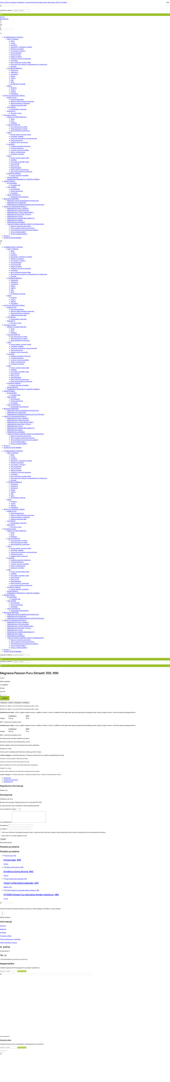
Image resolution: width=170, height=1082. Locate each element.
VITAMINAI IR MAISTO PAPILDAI (13, 37)
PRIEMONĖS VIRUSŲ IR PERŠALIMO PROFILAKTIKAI (23, 201)
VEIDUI (9, 133)
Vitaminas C (14, 72)
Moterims (14, 88)
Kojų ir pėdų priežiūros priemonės (21, 172)
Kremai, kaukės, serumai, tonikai (21, 135)
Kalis (12, 80)
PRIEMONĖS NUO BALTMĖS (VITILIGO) (19, 214)
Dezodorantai (15, 164)
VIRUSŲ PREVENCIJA (13, 195)
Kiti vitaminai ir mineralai (18, 84)
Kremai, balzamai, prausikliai (19, 175)
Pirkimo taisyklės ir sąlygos (8, 943)
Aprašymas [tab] (7, 778)
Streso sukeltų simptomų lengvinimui (22, 228)
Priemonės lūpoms (17, 140)
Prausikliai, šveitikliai (17, 136)
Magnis (13, 76)
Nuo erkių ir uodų (16, 113)
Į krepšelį (4, 698)
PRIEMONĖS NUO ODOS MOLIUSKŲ (18, 210)
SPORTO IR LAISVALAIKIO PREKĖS (14, 96)
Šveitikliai (13, 160)
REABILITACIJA (11, 98)
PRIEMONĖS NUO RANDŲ (15, 220)
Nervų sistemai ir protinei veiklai (21, 62)
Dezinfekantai (15, 189)
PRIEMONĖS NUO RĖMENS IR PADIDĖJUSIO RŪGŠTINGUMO (25, 205)
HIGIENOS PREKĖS (9, 181)
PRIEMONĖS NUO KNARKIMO (16, 222)
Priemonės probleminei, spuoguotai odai (24, 138)
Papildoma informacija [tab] (11, 780)
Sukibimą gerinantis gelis (19, 105)
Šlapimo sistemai (16, 57)
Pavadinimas (4, 825)
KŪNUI (9, 156)
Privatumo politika (5, 936)
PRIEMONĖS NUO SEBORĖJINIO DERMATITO (21, 218)
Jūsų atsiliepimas (6, 822)
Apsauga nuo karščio (17, 154)
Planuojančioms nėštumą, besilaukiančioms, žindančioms (29, 64)
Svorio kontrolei (16, 55)
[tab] (4, 703)
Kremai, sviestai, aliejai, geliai (20, 158)
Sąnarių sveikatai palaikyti (19, 234)
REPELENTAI (11, 111)
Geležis (13, 78)
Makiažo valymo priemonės (19, 142)
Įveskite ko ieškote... (6, 10)
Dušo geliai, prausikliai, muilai (20, 162)
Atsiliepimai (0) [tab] (8, 782)
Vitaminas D (14, 74)
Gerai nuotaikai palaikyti (18, 232)
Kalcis (12, 82)
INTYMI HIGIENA (12, 183)
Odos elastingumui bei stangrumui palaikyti (24, 230)
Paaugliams (14, 94)
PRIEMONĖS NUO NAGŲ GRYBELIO (18, 208)
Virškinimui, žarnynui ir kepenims (21, 59)
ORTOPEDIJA (11, 107)
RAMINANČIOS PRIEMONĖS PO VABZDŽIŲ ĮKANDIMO (23, 179)
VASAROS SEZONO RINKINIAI (12, 238)
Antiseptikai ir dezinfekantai (19, 197)
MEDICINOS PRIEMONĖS (11, 199)
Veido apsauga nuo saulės (19, 129)
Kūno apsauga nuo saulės (19, 127)
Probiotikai (14, 61)
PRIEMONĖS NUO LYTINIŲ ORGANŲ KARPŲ (20, 212)
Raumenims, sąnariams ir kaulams (21, 47)
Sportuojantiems (16, 53)
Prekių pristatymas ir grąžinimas (10, 939)
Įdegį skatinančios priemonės (20, 131)
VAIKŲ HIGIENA (11, 187)
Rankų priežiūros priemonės (20, 170)
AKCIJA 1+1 (7, 236)
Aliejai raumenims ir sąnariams (20, 103)
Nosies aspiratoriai (17, 191)
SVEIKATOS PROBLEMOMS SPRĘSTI (15, 207)
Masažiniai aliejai (16, 168)
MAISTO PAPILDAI (12, 39)
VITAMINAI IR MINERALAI (14, 68)
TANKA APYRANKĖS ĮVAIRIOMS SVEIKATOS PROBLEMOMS (25, 224)
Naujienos (3, 929)
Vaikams (13, 92)
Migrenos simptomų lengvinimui (21, 226)
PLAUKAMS (10, 144)
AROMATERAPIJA (12, 177)
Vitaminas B (14, 70)
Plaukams (14, 123)
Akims (12, 41)
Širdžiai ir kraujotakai (17, 49)
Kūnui (12, 121)
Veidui (12, 119)
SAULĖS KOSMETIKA (13, 125)
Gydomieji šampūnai (17, 148)
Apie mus (3, 926)
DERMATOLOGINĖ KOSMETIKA (16, 117)
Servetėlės (14, 193)
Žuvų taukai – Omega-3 (18, 51)
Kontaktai (3, 932)
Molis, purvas (15, 166)
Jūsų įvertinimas (5, 809)
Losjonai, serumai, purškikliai (20, 150)
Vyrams (13, 90)
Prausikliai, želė (15, 185)
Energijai (13, 66)
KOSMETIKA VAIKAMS (14, 173)
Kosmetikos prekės (10, 115)
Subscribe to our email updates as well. (14, 836)
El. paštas (3, 829)
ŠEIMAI (9, 86)
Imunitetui (14, 45)
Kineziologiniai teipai (17, 99)
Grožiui (13, 43)
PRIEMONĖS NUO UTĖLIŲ (15, 216)
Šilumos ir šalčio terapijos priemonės (22, 101)
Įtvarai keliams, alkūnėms (19, 109)
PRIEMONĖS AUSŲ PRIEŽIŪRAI (16, 203)
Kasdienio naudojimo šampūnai (20, 146)
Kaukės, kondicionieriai (18, 152)
